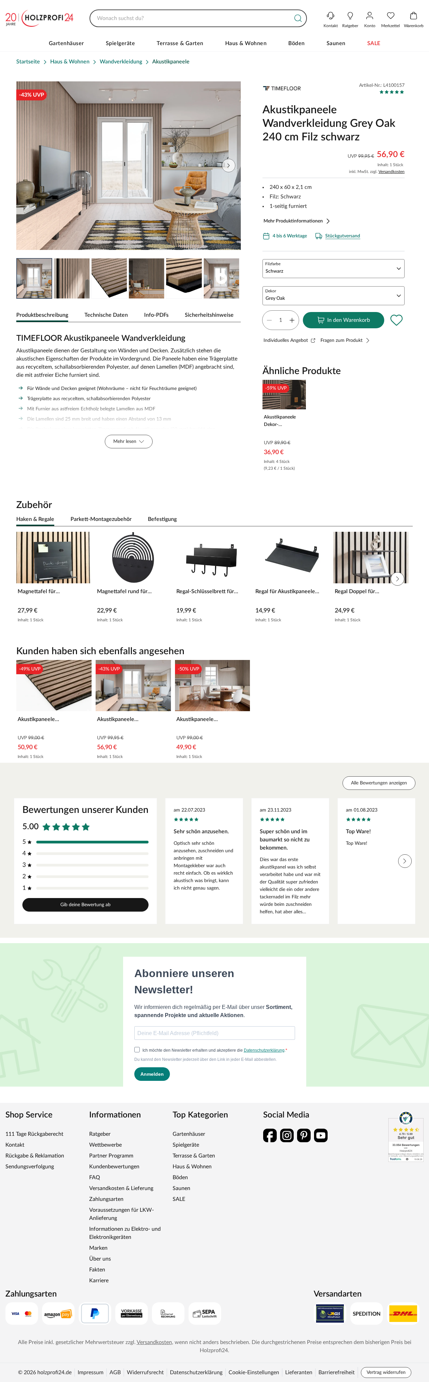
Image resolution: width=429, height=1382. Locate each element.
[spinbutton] (280, 320)
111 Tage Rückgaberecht (34, 1134)
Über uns (100, 1259)
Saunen (336, 43)
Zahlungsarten (106, 1199)
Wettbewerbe (105, 1145)
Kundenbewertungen (114, 1166)
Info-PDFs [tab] (156, 315)
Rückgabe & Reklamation (34, 1156)
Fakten (97, 1269)
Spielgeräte (120, 43)
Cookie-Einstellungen (254, 1372)
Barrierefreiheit (336, 1372)
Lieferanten (298, 1372)
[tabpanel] (128, 389)
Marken (98, 1248)
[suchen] (298, 18)
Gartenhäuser (66, 43)
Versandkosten (391, 172)
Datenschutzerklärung (196, 1372)
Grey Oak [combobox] (275, 298)
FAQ (94, 1177)
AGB (115, 1372)
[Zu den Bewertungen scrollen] (392, 92)
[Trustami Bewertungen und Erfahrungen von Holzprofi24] (406, 1136)
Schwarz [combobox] (274, 271)
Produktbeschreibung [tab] (42, 315)
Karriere (99, 1280)
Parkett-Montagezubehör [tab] (101, 519)
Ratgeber (100, 1134)
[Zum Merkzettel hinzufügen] (396, 320)
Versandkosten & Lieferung (121, 1188)
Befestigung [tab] (162, 519)
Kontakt (14, 1145)
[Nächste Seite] (230, 278)
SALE (374, 43)
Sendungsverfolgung (29, 1166)
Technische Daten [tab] (106, 315)
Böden (296, 43)
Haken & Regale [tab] (35, 519)
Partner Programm (111, 1156)
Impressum (90, 1372)
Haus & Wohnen (246, 43)
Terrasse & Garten (180, 43)
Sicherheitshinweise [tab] (209, 315)
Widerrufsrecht (145, 1372)
